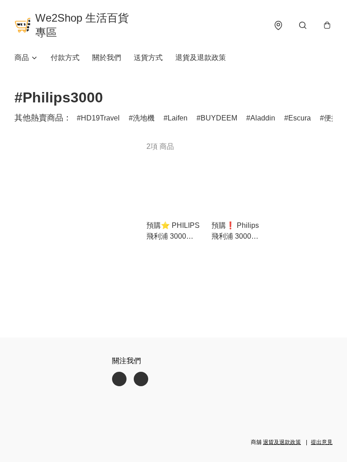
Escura (299, 118)
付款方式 (65, 57)
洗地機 (144, 118)
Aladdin (262, 118)
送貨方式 (148, 57)
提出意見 (322, 442)
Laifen (178, 118)
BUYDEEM (219, 118)
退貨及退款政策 (200, 57)
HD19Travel (100, 118)
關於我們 (106, 57)
